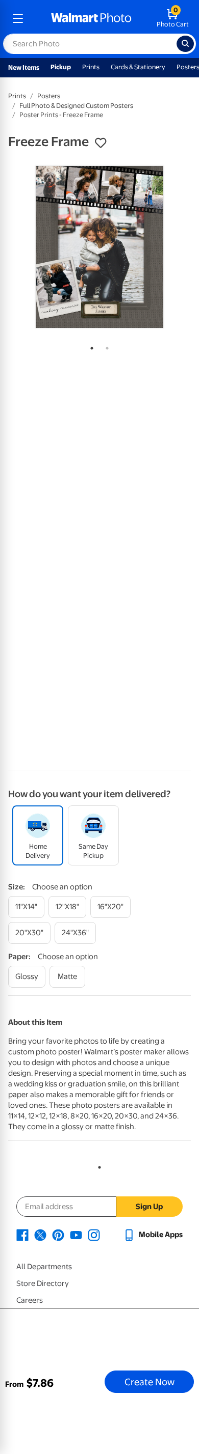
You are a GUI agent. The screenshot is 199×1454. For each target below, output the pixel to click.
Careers (29, 1300)
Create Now (150, 1381)
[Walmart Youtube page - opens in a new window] (76, 1234)
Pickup (61, 67)
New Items (23, 67)
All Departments (44, 1266)
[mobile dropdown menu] (18, 18)
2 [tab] (105, 346)
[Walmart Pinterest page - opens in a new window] (58, 1234)
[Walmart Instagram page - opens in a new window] (94, 1234)
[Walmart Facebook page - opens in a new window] (22, 1234)
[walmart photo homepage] (91, 18)
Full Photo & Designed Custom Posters (76, 105)
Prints (91, 67)
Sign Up (149, 1206)
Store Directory (42, 1283)
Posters (48, 96)
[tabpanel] (99, 247)
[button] (100, 143)
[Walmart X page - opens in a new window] (40, 1234)
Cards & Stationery (138, 67)
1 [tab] (90, 346)
